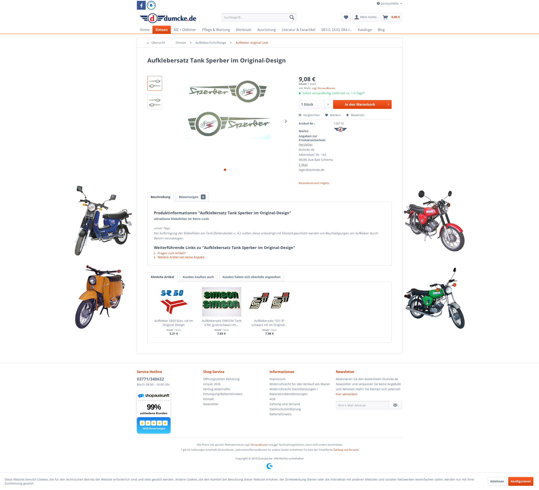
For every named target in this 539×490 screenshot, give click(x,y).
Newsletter (211, 404)
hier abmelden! (347, 394)
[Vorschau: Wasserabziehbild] (154, 102)
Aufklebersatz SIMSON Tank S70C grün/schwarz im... (221, 323)
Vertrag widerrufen (216, 389)
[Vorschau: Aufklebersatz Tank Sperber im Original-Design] (154, 83)
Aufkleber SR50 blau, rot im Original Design (173, 323)
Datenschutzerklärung (285, 409)
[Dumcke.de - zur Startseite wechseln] (168, 18)
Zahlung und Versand (285, 404)
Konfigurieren (521, 481)
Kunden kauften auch (198, 277)
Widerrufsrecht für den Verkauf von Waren (300, 384)
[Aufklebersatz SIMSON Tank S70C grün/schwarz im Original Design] (222, 302)
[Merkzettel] (346, 17)
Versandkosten (259, 444)
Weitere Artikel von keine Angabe (180, 257)
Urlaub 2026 (211, 384)
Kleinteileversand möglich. (314, 183)
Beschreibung (160, 197)
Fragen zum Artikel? (171, 253)
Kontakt (208, 399)
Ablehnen (497, 481)
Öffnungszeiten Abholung (221, 379)
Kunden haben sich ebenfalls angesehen (251, 277)
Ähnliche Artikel (162, 277)
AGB (272, 399)
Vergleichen (311, 115)
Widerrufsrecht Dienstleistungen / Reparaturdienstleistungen (294, 391)
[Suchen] (291, 17)
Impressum (278, 379)
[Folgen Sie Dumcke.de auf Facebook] (141, 5)
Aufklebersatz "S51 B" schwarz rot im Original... (269, 323)
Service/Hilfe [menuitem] (389, 3)
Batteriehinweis (281, 414)
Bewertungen (191, 197)
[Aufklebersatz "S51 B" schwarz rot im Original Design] (269, 302)
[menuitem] (259, 19)
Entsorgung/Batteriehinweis (223, 394)
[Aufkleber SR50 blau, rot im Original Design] (174, 302)
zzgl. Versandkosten (323, 88)
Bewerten (357, 115)
